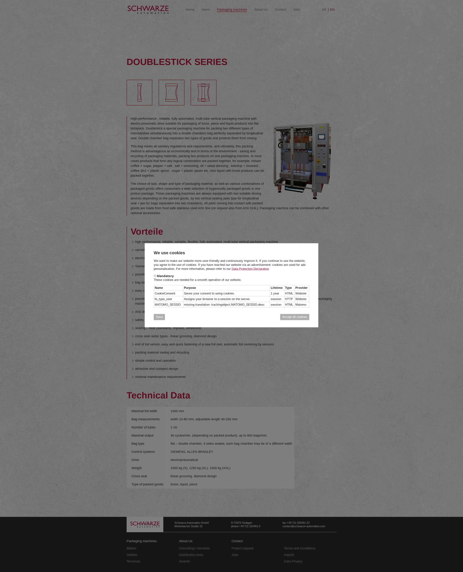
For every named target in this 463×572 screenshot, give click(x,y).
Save (159, 317)
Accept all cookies (294, 317)
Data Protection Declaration (250, 269)
